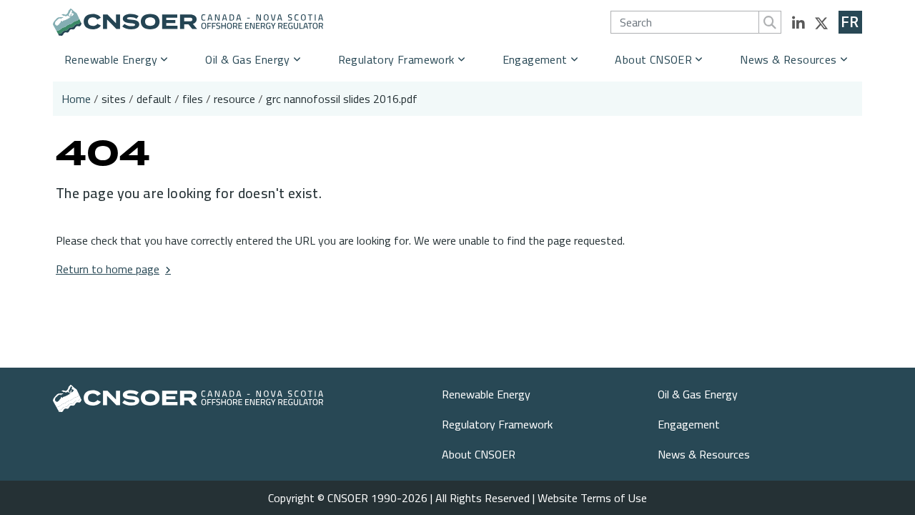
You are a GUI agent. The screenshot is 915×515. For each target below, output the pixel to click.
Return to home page (107, 269)
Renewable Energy (110, 59)
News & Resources (788, 59)
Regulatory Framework (396, 59)
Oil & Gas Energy (247, 59)
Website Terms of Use (592, 498)
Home (76, 98)
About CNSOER (653, 59)
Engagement (535, 59)
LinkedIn (798, 23)
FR (850, 22)
